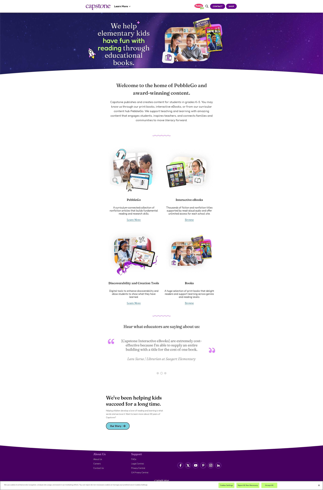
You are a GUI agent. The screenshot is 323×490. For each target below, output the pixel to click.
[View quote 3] (165, 373)
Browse (189, 219)
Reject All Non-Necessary (248, 485)
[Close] (319, 485)
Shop (231, 6)
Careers (97, 463)
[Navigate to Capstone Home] (98, 7)
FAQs (133, 459)
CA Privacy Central (139, 472)
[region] (161, 485)
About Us (97, 459)
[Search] (207, 6)
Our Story (115, 426)
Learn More (121, 6)
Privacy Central (138, 468)
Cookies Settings (226, 485)
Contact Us (98, 468)
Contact (218, 6)
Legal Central (137, 463)
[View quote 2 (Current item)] (161, 373)
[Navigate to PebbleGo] (199, 6)
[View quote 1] (158, 373)
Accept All (269, 485)
